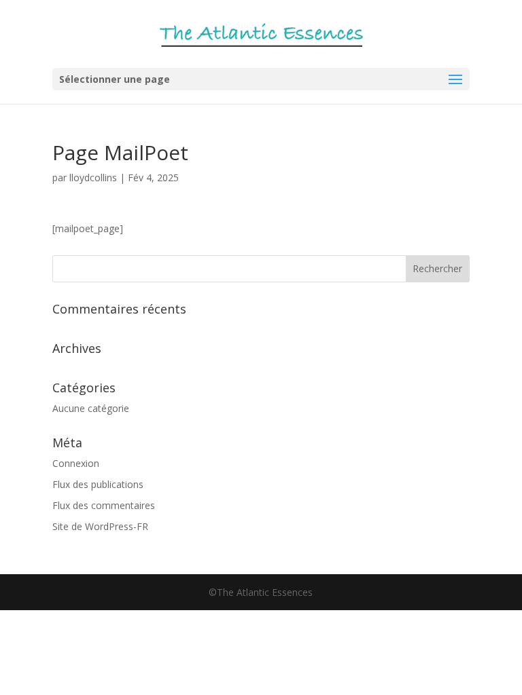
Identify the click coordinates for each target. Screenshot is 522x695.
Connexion (75, 463)
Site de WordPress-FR (100, 526)
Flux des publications (97, 484)
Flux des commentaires (103, 505)
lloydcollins (93, 177)
